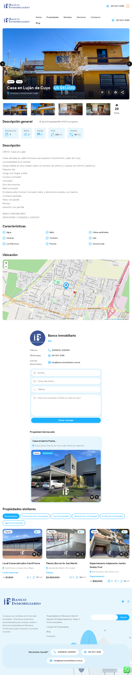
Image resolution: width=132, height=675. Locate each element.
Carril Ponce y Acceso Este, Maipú (19, 568)
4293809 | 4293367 (61, 350)
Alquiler (8, 532)
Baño (52, 232)
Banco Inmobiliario (62, 336)
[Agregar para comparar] (109, 92)
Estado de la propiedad (112, 516)
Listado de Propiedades (58, 627)
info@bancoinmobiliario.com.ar (66, 362)
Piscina (53, 244)
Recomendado (11, 516)
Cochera (53, 238)
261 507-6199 (117, 6)
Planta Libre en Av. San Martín (61, 563)
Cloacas (10, 238)
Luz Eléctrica (12, 244)
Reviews (68, 17)
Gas (94, 238)
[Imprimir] (115, 92)
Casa (19, 82)
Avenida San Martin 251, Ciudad (61, 568)
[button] (127, 6)
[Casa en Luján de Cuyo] (66, 286)
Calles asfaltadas (100, 232)
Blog (38, 23)
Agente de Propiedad (14, 523)
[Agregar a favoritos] (102, 92)
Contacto (95, 17)
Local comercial (10, 572)
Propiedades (53, 17)
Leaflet (106, 319)
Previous (2, 63)
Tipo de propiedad (61, 516)
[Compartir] (122, 92)
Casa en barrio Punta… (44, 441)
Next (129, 63)
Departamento (97, 576)
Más (50, 341)
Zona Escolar (99, 244)
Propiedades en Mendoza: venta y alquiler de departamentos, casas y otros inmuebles (63, 619)
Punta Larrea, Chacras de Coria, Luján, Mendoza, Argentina (59, 445)
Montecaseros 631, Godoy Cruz (105, 572)
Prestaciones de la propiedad (35, 516)
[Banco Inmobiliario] (17, 6)
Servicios (81, 17)
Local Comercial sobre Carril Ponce (21, 563)
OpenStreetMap (116, 319)
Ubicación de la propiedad (85, 516)
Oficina (49, 572)
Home (39, 17)
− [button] (6, 266)
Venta (10, 82)
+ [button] (6, 263)
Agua (8, 232)
